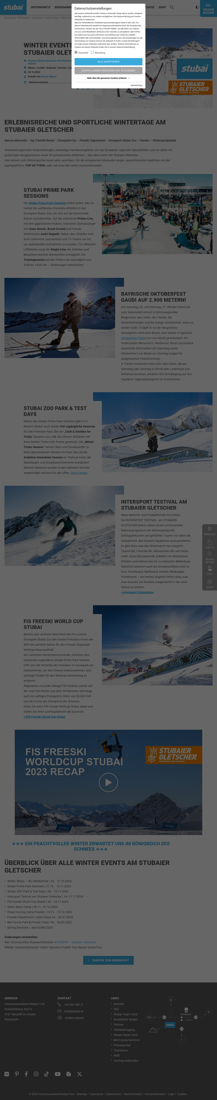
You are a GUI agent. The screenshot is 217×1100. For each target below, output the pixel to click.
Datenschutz (136, 85)
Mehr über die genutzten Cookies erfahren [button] (107, 78)
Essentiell (83, 52)
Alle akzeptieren (109, 61)
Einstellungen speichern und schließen (108, 70)
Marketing (100, 52)
